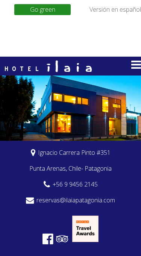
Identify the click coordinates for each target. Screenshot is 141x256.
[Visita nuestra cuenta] (63, 238)
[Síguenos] (49, 238)
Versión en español (115, 9)
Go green (42, 9)
